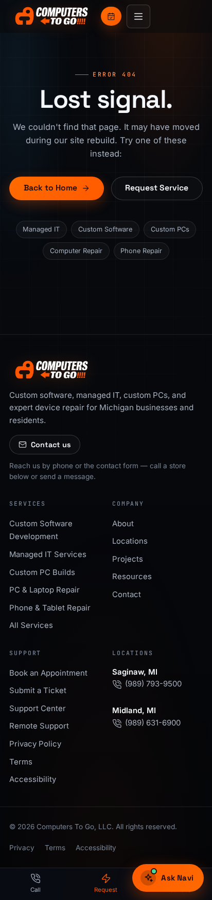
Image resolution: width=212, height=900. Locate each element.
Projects (127, 559)
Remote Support (39, 726)
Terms (20, 762)
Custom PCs (170, 229)
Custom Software (105, 229)
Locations (130, 541)
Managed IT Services (47, 554)
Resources (132, 576)
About (123, 523)
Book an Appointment (48, 673)
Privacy (21, 848)
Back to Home (50, 188)
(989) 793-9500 (153, 683)
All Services (31, 625)
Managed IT (41, 229)
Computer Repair (76, 251)
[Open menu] (138, 16)
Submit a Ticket (37, 690)
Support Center (37, 708)
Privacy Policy (35, 744)
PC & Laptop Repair (44, 590)
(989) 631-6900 (153, 722)
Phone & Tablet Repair (50, 607)
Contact (126, 594)
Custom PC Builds (42, 572)
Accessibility (32, 779)
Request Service (156, 188)
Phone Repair (141, 251)
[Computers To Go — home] (51, 16)
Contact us (51, 444)
